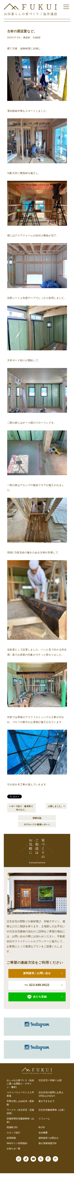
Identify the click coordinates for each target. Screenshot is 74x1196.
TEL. (37, 985)
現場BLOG (12, 1127)
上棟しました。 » (56, 805)
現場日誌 (37, 817)
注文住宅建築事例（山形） (52, 1110)
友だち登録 (40, 996)
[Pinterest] (48, 1159)
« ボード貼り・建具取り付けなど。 (21, 807)
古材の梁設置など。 (22, 31)
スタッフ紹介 (13, 1132)
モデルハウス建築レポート (37, 824)
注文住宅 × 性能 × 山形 (50, 1080)
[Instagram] (19, 1159)
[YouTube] (33, 1159)
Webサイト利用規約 (17, 1143)
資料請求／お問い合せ (37, 973)
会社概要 (43, 1132)
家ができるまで (46, 1101)
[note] (55, 1159)
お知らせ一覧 (13, 1148)
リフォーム (44, 1118)
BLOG (42, 1127)
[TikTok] (26, 1159)
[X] (41, 1159)
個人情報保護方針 (48, 1143)
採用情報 (11, 1138)
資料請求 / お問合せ (48, 1138)
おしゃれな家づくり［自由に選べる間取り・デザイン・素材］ (20, 1083)
